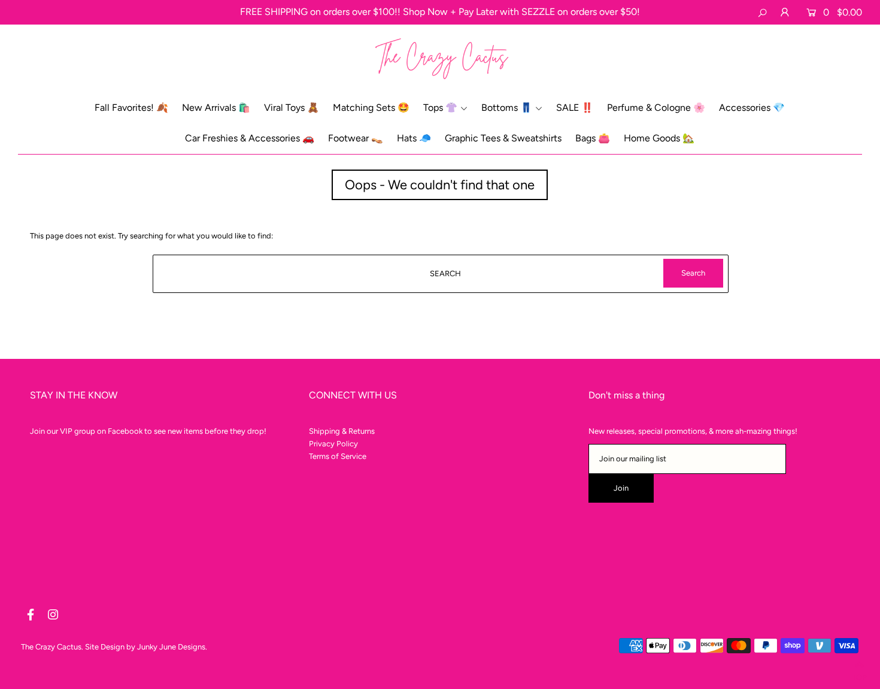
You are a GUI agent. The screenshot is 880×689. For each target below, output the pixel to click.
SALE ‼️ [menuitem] (574, 107)
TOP (859, 675)
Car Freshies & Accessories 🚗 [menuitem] (249, 138)
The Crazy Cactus (51, 646)
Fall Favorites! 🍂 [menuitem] (131, 107)
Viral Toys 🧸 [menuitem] (291, 107)
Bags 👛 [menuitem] (592, 138)
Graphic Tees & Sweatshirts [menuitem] (503, 138)
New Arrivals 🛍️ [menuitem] (216, 107)
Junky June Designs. (172, 646)
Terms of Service (337, 456)
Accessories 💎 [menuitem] (752, 107)
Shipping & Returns (342, 431)
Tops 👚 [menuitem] (440, 107)
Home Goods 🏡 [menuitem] (659, 138)
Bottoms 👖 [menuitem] (506, 107)
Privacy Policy (333, 443)
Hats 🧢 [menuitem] (414, 138)
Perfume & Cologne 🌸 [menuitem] (656, 107)
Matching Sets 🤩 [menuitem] (371, 107)
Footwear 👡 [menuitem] (355, 138)
